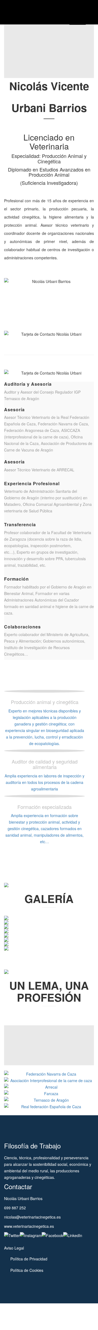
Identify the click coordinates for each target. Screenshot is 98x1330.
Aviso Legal (14, 1248)
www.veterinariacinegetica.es (29, 1226)
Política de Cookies (26, 1270)
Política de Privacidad (28, 1259)
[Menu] (77, 12)
